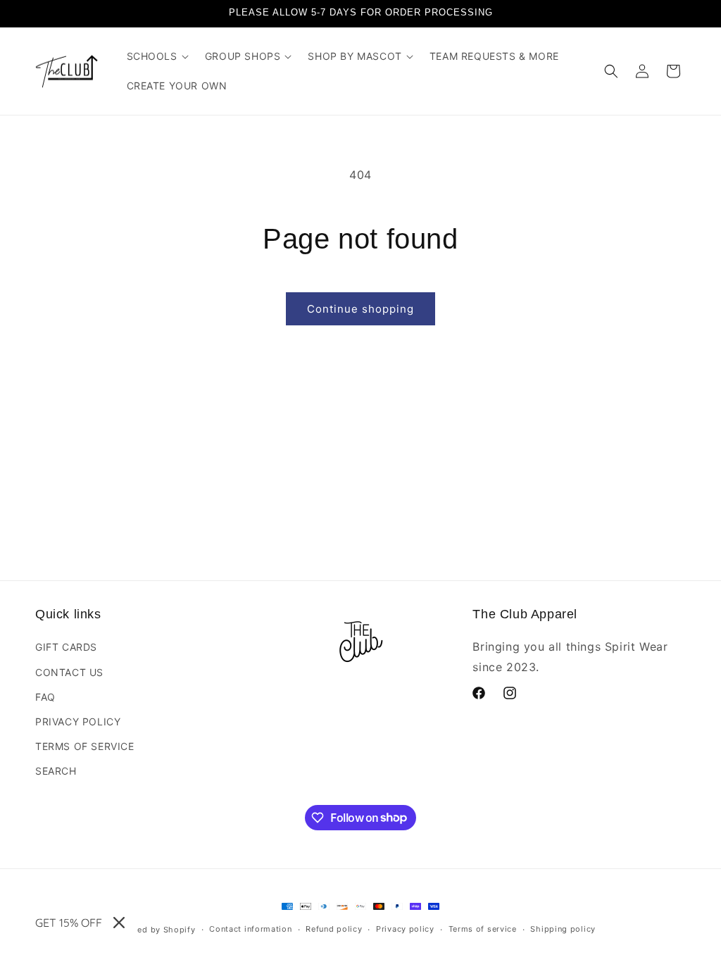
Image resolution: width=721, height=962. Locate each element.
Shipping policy (563, 929)
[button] (157, 56)
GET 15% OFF (68, 923)
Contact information (250, 929)
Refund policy (334, 929)
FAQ (45, 697)
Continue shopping (360, 309)
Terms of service (483, 929)
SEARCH (56, 771)
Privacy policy (405, 929)
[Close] (119, 922)
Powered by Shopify (154, 930)
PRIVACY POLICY (77, 721)
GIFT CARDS (66, 647)
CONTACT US (69, 672)
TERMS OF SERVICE (84, 746)
